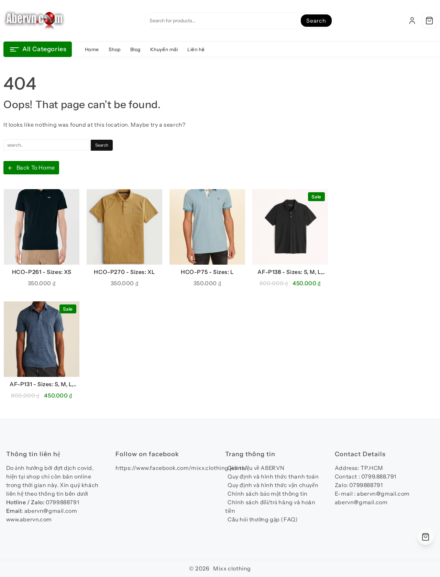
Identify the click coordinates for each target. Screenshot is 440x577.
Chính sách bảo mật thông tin (268, 493)
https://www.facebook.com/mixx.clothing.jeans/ (181, 467)
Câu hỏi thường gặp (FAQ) (263, 519)
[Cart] (429, 20)
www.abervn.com (29, 519)
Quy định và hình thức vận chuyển (273, 485)
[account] (412, 20)
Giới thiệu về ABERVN (256, 467)
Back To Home (35, 167)
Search (316, 20)
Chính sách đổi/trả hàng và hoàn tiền (270, 506)
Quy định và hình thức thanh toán (273, 476)
